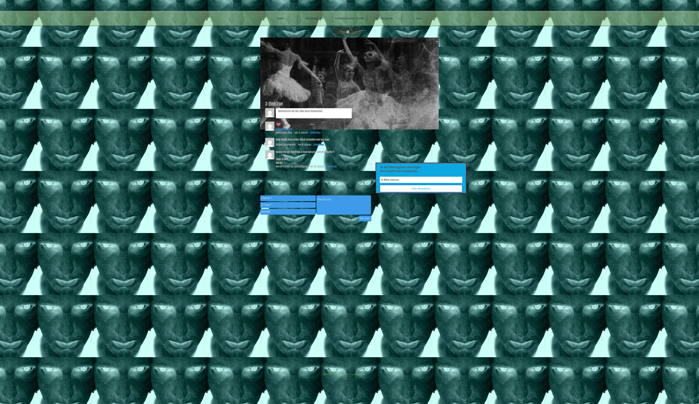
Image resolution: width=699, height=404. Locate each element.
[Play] (348, 31)
